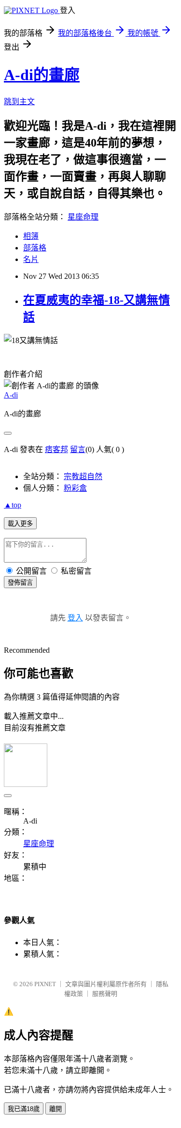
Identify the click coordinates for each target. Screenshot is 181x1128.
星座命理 (83, 217)
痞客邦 (56, 449)
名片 (31, 259)
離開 (55, 1109)
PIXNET (45, 984)
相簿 (31, 236)
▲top (12, 505)
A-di (11, 395)
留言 (77, 449)
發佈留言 (20, 582)
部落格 (34, 248)
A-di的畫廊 (42, 74)
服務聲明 (104, 993)
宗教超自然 (83, 476)
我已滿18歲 (24, 1109)
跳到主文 (19, 101)
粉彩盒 (75, 488)
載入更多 (20, 523)
